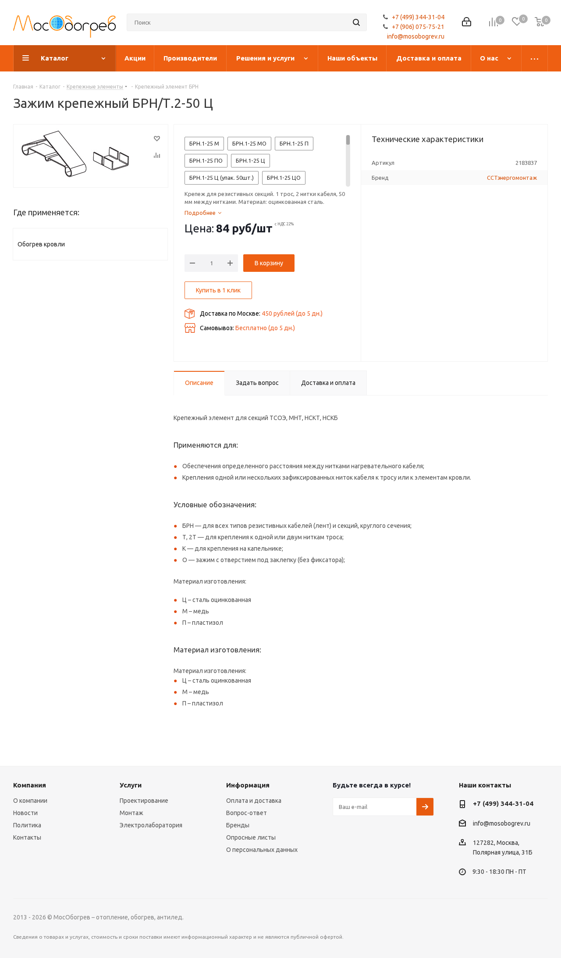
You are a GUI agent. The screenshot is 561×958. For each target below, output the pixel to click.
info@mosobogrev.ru (415, 36)
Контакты (27, 837)
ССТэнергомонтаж (512, 178)
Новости (25, 812)
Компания (29, 785)
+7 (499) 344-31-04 (418, 17)
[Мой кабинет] (466, 23)
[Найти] (356, 22)
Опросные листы (251, 837)
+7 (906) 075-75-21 (418, 26)
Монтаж (131, 812)
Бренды (237, 825)
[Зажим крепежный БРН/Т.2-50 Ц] (90, 156)
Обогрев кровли (41, 244)
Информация (248, 785)
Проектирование (144, 800)
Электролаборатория (151, 825)
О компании (30, 800)
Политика (27, 825)
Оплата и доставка (253, 800)
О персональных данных (262, 849)
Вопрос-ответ (246, 812)
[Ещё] (535, 58)
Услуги (131, 785)
